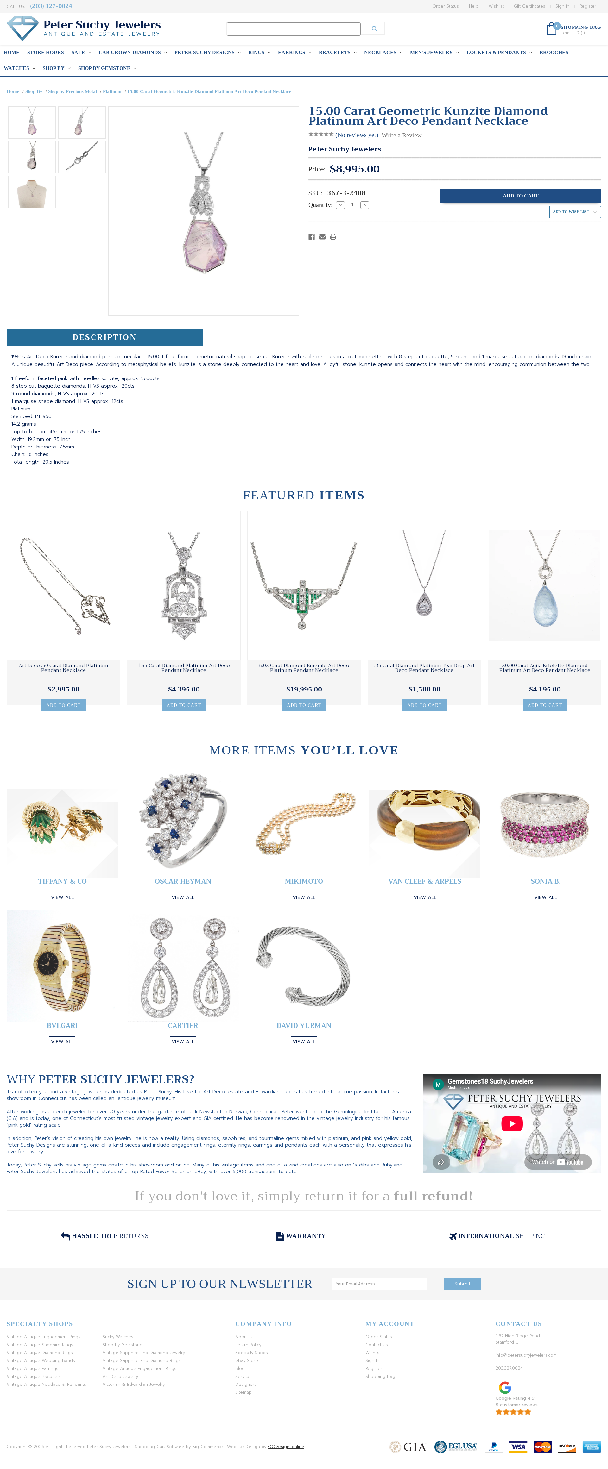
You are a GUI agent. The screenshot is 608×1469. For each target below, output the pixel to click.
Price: (316, 169)
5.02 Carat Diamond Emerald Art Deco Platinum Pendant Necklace (304, 668)
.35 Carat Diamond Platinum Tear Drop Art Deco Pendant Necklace (424, 668)
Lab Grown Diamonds (130, 52)
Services (244, 1376)
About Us (245, 1337)
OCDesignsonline (286, 1447)
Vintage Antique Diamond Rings (40, 1353)
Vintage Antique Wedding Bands (41, 1361)
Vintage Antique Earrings (32, 1369)
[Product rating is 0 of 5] (321, 134)
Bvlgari (62, 1026)
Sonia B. (545, 881)
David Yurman (304, 1026)
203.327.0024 (509, 1368)
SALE (78, 52)
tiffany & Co (62, 881)
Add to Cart (63, 705)
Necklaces (380, 52)
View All (62, 897)
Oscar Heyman (183, 881)
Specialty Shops (251, 1353)
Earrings (291, 52)
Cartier (183, 1026)
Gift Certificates (529, 6)
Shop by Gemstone (104, 68)
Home (12, 52)
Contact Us (376, 1345)
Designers (245, 1384)
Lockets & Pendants (496, 52)
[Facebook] (311, 236)
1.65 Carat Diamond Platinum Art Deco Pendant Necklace (184, 668)
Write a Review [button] (401, 135)
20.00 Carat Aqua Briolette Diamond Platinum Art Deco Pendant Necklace (544, 668)
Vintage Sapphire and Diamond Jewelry (144, 1353)
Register (588, 6)
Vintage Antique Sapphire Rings (40, 1345)
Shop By (54, 68)
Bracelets (335, 52)
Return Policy (248, 1345)
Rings (256, 52)
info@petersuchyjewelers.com (526, 1355)
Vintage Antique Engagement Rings (43, 1337)
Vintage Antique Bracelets (34, 1376)
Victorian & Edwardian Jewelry (134, 1384)
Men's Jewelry (431, 52)
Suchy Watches (118, 1337)
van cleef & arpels (424, 881)
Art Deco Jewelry (120, 1376)
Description (105, 337)
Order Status (445, 6)
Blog (240, 1369)
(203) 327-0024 (51, 6)
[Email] (322, 236)
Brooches (554, 52)
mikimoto (304, 881)
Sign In (372, 1361)
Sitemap (243, 1392)
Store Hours (45, 52)
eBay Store (246, 1361)
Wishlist (496, 6)
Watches (16, 68)
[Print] (333, 236)
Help (473, 6)
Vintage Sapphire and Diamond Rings (142, 1361)
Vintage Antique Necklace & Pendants (46, 1384)
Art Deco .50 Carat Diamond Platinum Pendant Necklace (63, 668)
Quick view (63, 585)
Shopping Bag (380, 1376)
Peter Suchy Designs (204, 52)
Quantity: (320, 204)
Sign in (562, 6)
